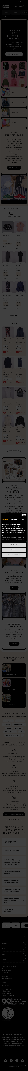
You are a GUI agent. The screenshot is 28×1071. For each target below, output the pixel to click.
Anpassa (13, 549)
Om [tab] (23, 519)
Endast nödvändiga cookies (14, 554)
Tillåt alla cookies (14, 544)
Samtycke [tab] (5, 519)
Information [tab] (14, 519)
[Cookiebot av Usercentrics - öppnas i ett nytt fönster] (20, 515)
